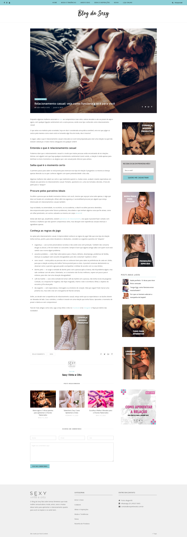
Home (54, 2)
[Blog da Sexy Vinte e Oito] (93, 13)
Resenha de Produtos (82, 524)
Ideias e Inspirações (102, 2)
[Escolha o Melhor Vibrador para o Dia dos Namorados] (101, 399)
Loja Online (127, 2)
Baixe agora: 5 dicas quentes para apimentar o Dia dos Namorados (43, 412)
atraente (79, 213)
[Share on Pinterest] (151, 106)
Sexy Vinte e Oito (43, 108)
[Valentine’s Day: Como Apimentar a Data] (72, 399)
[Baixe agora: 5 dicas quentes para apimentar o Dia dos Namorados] (43, 399)
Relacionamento (38, 354)
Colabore (77, 505)
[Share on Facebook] (142, 106)
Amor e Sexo (85, 2)
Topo (155, 534)
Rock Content (44, 534)
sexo (61, 119)
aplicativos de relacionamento (70, 219)
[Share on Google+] (148, 106)
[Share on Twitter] (145, 106)
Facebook (76, 308)
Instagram (87, 308)
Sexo (51, 354)
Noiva (116, 2)
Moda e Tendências (68, 2)
